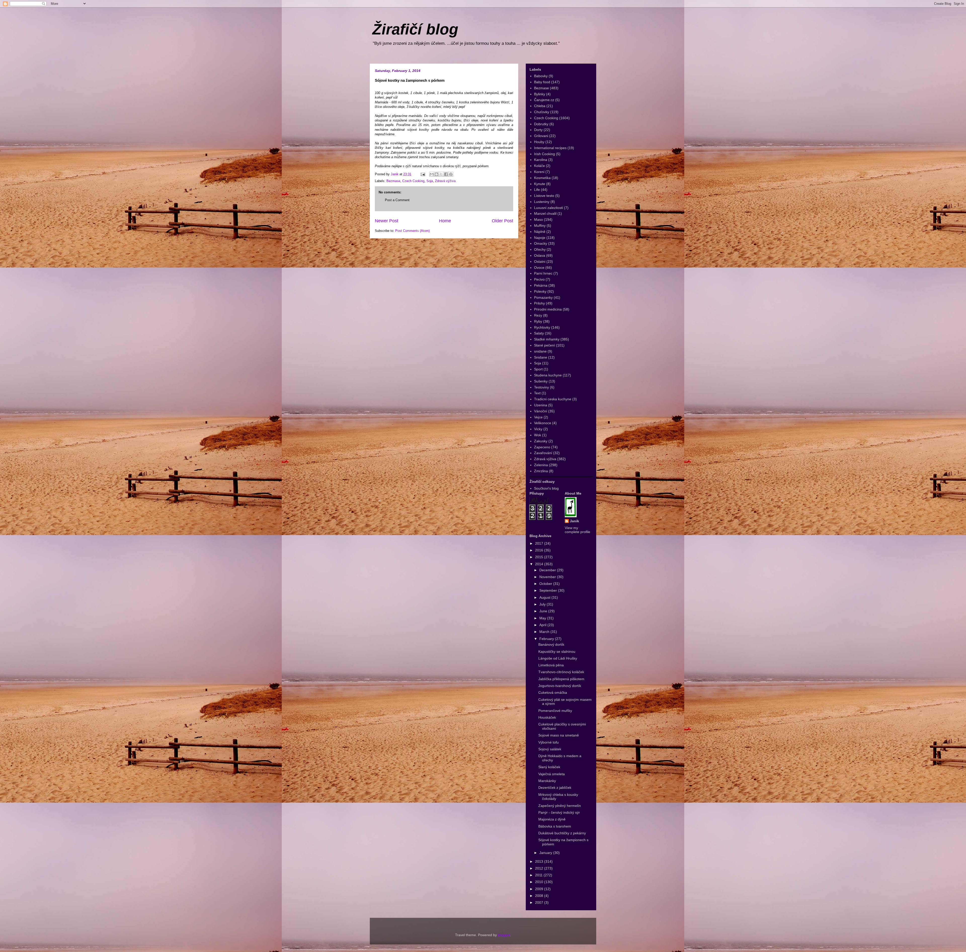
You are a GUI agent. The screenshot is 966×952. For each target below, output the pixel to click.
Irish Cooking (544, 154)
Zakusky (540, 441)
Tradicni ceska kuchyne (552, 399)
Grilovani (541, 136)
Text (537, 393)
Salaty (539, 333)
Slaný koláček (549, 767)
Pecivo (539, 279)
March (544, 632)
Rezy (538, 315)
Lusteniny (541, 202)
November (548, 577)
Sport (538, 369)
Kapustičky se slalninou (556, 652)
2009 (539, 889)
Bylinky (539, 94)
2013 (539, 861)
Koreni (539, 172)
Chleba (539, 106)
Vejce (538, 417)
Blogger (504, 935)
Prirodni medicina (548, 309)
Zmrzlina (541, 471)
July (543, 604)
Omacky (540, 243)
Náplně (539, 232)
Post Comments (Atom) (412, 231)
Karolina (540, 160)
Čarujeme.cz (544, 100)
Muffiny (540, 226)
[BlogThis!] (436, 174)
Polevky (540, 291)
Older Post (502, 220)
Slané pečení (544, 345)
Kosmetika (542, 178)
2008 (539, 896)
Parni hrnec (543, 273)
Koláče (539, 166)
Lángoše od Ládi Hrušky (557, 658)
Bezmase (393, 181)
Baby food (542, 82)
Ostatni (539, 261)
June (543, 611)
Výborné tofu (548, 742)
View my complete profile (577, 530)
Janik (574, 521)
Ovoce (539, 268)
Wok (537, 435)
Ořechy (540, 249)
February (547, 639)
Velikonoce (542, 423)
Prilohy (539, 303)
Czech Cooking (413, 181)
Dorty (538, 130)
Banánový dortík (551, 644)
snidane (540, 351)
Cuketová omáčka (552, 692)
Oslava (539, 255)
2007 (539, 902)
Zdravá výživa (445, 181)
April (543, 625)
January (546, 853)
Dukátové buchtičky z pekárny (562, 833)
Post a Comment (397, 200)
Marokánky (547, 781)
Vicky (538, 429)
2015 (539, 557)
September (548, 590)
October (546, 584)
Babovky (541, 76)
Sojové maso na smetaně (558, 735)
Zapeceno (542, 447)
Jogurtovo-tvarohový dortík (559, 686)
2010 (539, 882)
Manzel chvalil (545, 213)
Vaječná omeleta (551, 774)
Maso (538, 220)
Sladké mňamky (546, 339)
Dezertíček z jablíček (554, 788)
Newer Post (386, 220)
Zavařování (543, 453)
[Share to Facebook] (446, 174)
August (545, 597)
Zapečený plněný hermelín (559, 806)
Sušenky (541, 381)
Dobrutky (541, 124)
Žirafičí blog (415, 29)
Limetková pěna (551, 665)
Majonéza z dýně (552, 819)
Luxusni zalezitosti (548, 208)
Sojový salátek (549, 749)
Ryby (538, 321)
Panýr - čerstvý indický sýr (559, 812)
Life (537, 190)
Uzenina (540, 405)
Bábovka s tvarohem (554, 826)
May (543, 618)
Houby (539, 142)
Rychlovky (542, 327)
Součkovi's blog (546, 488)
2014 (539, 564)
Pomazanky (543, 297)
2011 (539, 875)
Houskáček (547, 717)
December (548, 570)
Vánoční (540, 411)
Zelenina (541, 465)
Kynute (539, 184)
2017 (539, 543)
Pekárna (540, 285)
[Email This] (431, 174)
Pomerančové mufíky (555, 711)
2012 (539, 868)
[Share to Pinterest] (450, 174)
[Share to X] (441, 174)
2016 (539, 550)
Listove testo (544, 196)
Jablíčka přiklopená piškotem (561, 679)
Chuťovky (541, 112)
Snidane (540, 357)
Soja (429, 181)
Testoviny (541, 387)
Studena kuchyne (548, 375)
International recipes (550, 148)
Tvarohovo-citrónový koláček (561, 672)
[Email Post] (422, 174)
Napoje (539, 238)
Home (445, 220)
